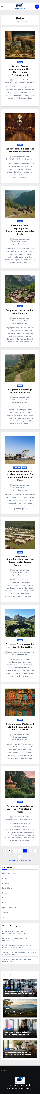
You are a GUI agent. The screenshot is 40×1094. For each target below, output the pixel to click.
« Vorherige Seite (14, 860)
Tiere (4, 917)
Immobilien (6, 883)
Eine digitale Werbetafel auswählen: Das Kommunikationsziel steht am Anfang (19, 1034)
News (4, 898)
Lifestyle (17, 467)
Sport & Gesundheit (9, 908)
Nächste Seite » (27, 860)
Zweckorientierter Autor (21, 80)
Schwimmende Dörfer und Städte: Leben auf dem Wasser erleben (20, 727)
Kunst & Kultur (7, 888)
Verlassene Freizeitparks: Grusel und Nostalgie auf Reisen (20, 809)
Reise (20, 62)
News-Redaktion (13, 652)
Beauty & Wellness (9, 873)
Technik (5, 913)
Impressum (6, 1070)
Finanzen (5, 878)
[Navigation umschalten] (2, 6)
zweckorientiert (20, 1085)
